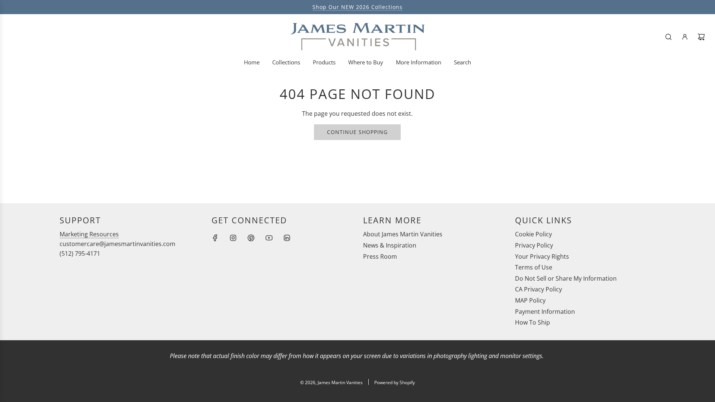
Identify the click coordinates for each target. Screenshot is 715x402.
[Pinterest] (251, 238)
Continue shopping (357, 131)
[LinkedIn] (287, 238)
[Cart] (701, 37)
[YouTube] (269, 238)
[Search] (668, 37)
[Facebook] (215, 238)
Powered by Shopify (394, 382)
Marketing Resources (89, 234)
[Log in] (685, 37)
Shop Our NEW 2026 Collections (357, 6)
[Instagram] (233, 238)
